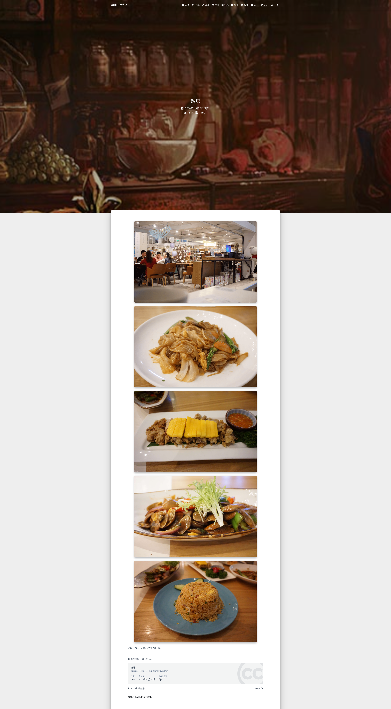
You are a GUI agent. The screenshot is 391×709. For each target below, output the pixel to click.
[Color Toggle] (277, 5)
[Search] (272, 5)
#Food (148, 659)
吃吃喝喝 (134, 659)
